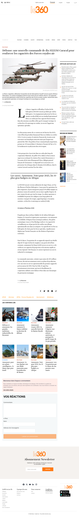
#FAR (4, 297)
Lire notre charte (8, 390)
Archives (18, 495)
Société (32, 39)
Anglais (68, 2)
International (40, 39)
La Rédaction (7, 102)
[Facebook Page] (24, 484)
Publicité (18, 493)
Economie (26, 39)
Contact (33, 493)
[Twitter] (27, 484)
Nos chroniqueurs (6, 507)
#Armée (11, 297)
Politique (19, 39)
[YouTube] (30, 484)
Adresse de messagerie (11, 428)
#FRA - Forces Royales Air (25, 297)
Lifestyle (70, 39)
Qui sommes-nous (21, 491)
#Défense (50, 297)
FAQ (32, 491)
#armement (40, 297)
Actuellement (5, 39)
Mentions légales (49, 492)
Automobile (4, 502)
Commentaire (7, 402)
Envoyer (47, 469)
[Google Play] (65, 495)
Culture (47, 39)
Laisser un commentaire (30, 436)
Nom (5, 421)
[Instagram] (36, 484)
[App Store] (64, 491)
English (60, 2)
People (64, 39)
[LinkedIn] (33, 484)
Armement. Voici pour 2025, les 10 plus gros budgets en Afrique (33, 176)
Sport (58, 39)
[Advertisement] (39, 26)
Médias (53, 39)
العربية (75, 2)
